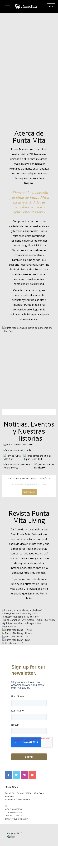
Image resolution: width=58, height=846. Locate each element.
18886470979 (16, 812)
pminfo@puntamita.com (16, 818)
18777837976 (16, 815)
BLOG (42, 467)
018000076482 (17, 809)
